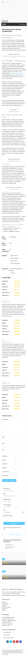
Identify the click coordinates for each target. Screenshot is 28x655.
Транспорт (4, 467)
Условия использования (7, 624)
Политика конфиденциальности (9, 620)
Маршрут (4, 459)
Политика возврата (6, 622)
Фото (5, 21)
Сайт (3, 449)
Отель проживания (7, 504)
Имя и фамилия (6, 488)
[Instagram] (20, 641)
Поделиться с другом (15, 534)
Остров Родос (5, 603)
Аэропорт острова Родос (7, 619)
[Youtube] (14, 641)
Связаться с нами (6, 625)
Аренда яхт (4, 608)
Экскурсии (4, 605)
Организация (4, 463)
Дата (4, 510)
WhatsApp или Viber (7, 499)
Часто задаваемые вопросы (8, 617)
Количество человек (7, 515)
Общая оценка (5, 475)
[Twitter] (10, 641)
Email (3, 443)
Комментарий (5, 419)
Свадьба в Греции (6, 607)
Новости (4, 610)
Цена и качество (5, 471)
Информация (4, 456)
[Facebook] (7, 641)
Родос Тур (4, 602)
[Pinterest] (17, 641)
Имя (3, 437)
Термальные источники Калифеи (18, 73)
